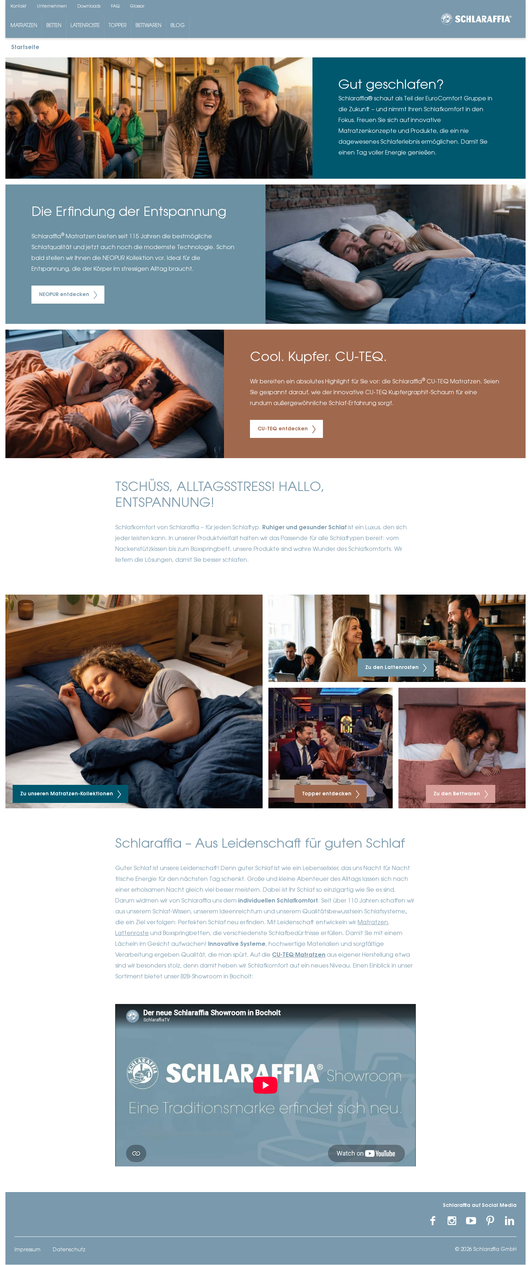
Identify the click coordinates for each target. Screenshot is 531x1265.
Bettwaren (148, 26)
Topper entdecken (327, 794)
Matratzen (23, 26)
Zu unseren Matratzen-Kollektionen (67, 794)
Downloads (88, 6)
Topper (117, 26)
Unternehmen (52, 6)
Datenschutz (69, 1250)
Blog (177, 26)
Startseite (25, 48)
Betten (53, 26)
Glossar (137, 6)
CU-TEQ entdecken (283, 429)
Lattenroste (85, 26)
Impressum (27, 1250)
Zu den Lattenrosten (392, 667)
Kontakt (18, 6)
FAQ (115, 6)
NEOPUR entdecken (65, 294)
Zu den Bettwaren (457, 794)
